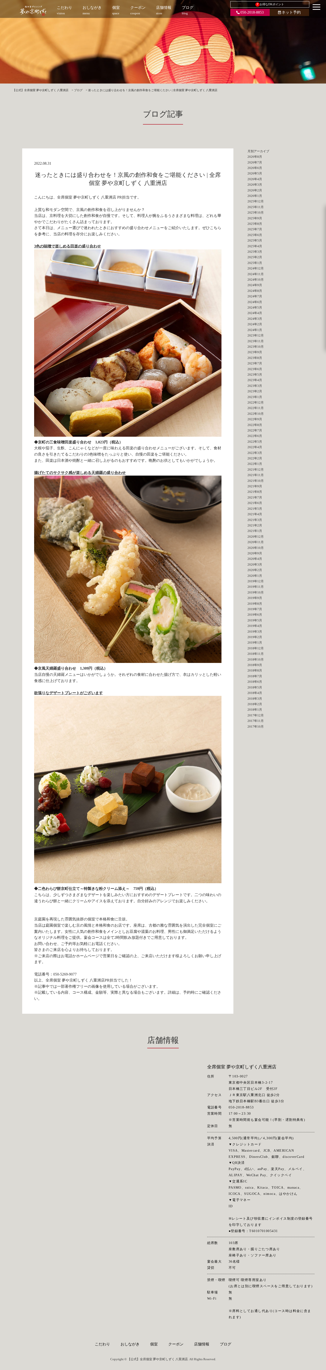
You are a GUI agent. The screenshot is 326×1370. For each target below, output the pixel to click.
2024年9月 (254, 285)
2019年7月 (254, 609)
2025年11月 (255, 207)
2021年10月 (255, 481)
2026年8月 (254, 156)
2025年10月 (255, 212)
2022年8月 (254, 425)
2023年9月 (254, 352)
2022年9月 (254, 419)
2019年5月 (254, 620)
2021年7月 (254, 497)
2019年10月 (255, 592)
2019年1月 (254, 642)
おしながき (130, 1344)
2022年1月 (254, 464)
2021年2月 (254, 525)
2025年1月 (254, 263)
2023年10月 (255, 346)
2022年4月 (254, 447)
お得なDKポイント (270, 4)
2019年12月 (255, 581)
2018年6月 (254, 681)
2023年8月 (254, 358)
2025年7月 (254, 229)
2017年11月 (255, 721)
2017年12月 (255, 715)
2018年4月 (254, 693)
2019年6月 (254, 614)
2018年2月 (254, 704)
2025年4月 (254, 246)
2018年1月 (254, 709)
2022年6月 (254, 436)
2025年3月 (254, 251)
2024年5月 (254, 307)
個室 (154, 1344)
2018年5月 (254, 687)
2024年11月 (255, 274)
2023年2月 (254, 391)
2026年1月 (254, 196)
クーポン (176, 1344)
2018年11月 (255, 654)
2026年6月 (254, 168)
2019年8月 (254, 603)
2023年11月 (255, 341)
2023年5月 (254, 374)
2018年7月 (254, 676)
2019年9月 (254, 598)
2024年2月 (254, 324)
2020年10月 (255, 548)
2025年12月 (255, 201)
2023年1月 (254, 397)
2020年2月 (254, 570)
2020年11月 (255, 542)
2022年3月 (254, 453)
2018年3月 (254, 698)
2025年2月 (254, 257)
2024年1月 (254, 330)
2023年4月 (254, 380)
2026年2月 (254, 190)
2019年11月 (255, 586)
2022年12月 (255, 402)
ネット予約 (291, 12)
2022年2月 (254, 458)
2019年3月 (254, 631)
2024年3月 (254, 318)
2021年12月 (255, 469)
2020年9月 (254, 553)
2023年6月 (254, 369)
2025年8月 (254, 224)
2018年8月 (254, 670)
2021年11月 (255, 475)
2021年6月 (254, 503)
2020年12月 (255, 536)
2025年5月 (254, 240)
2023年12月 (255, 335)
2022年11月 (255, 408)
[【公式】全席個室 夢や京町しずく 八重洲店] (33, 11)
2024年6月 (254, 302)
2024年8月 (254, 291)
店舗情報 (201, 1344)
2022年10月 (255, 413)
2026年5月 (254, 173)
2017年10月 (255, 726)
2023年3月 (254, 386)
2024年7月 (254, 296)
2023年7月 (254, 363)
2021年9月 (254, 486)
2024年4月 (254, 313)
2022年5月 (254, 441)
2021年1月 (254, 531)
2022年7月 (254, 430)
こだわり (102, 1344)
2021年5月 (254, 508)
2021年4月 (254, 514)
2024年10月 (255, 279)
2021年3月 (254, 520)
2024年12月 (255, 268)
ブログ (225, 1344)
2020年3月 (254, 564)
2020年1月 (254, 575)
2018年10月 (255, 659)
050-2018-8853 (252, 12)
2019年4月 (254, 626)
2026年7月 (254, 162)
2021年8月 (254, 491)
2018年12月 (255, 648)
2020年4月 (254, 559)
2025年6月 (254, 235)
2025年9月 (254, 218)
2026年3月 (254, 184)
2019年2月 (254, 637)
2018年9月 (254, 665)
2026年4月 (254, 179)
